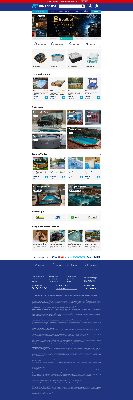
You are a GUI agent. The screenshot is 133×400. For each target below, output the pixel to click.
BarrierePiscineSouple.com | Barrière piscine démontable (90, 278)
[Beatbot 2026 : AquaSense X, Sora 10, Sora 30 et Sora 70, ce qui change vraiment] (58, 236)
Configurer (37, 190)
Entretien (36, 66)
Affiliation (68, 281)
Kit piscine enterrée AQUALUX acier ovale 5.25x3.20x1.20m (57, 172)
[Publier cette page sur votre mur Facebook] (33, 288)
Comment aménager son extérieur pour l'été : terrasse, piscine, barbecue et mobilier (92, 243)
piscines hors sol (49, 297)
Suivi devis (34, 279)
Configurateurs (64, 11)
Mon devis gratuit (75, 190)
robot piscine (42, 322)
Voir (35, 116)
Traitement (89, 66)
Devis (52, 11)
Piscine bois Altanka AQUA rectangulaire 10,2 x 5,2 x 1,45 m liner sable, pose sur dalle (40, 173)
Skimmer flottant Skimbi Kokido (74, 172)
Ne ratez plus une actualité (64, 285)
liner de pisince (59, 387)
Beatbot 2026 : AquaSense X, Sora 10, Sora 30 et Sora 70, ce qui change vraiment (57, 243)
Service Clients (35, 281)
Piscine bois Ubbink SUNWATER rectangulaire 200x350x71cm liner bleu (40, 93)
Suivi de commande (36, 278)
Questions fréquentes (37, 274)
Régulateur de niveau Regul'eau (90, 172)
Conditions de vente (73, 398)
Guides (77, 11)
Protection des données (54, 279)
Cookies (91, 398)
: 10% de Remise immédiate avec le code (67, 1)
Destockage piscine (53, 281)
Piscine (53, 66)
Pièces (86, 11)
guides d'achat (43, 226)
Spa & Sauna (72, 66)
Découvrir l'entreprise (54, 274)
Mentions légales (97, 398)
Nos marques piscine (54, 276)
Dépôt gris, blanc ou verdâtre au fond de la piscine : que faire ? (74, 243)
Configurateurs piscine (71, 276)
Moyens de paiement (71, 278)
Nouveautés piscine (53, 278)
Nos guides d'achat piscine (38, 276)
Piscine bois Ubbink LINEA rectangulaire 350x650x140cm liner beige (57, 93)
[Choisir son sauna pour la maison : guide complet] (40, 236)
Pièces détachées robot (71, 279)
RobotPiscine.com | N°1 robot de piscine (91, 275)
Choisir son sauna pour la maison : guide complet (40, 243)
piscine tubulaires (43, 301)
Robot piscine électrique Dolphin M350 (91, 93)
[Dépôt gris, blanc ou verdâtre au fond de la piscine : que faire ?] (75, 236)
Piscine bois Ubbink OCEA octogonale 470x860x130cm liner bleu (75, 93)
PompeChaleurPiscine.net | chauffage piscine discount (90, 281)
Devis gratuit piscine (71, 274)
